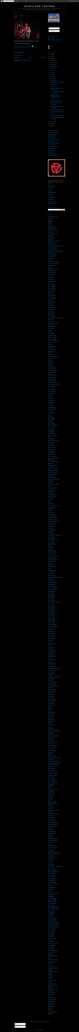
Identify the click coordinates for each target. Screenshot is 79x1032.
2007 (51, 125)
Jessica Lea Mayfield (52, 601)
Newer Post (16, 57)
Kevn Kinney (51, 638)
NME (49, 754)
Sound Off (50, 864)
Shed (49, 843)
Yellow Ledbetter (51, 1012)
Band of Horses (51, 272)
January (53, 121)
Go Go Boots (51, 530)
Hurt (49, 568)
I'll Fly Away (50, 572)
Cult (49, 414)
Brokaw (49, 354)
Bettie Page (50, 291)
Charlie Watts (51, 377)
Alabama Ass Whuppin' (53, 132)
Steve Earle (50, 877)
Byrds (49, 363)
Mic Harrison (51, 705)
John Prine (50, 615)
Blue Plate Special (52, 323)
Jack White (50, 584)
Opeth (49, 766)
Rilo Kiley (50, 817)
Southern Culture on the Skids (54, 866)
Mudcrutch (50, 728)
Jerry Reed (50, 600)
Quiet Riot (50, 791)
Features (50, 498)
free (49, 510)
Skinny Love (51, 849)
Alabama (50, 239)
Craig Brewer (51, 407)
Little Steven (51, 673)
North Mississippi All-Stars (54, 757)
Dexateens (50, 449)
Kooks (49, 649)
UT (48, 964)
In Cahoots (50, 573)
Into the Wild (51, 580)
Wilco (49, 996)
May (52, 74)
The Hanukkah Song (52, 922)
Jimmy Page (51, 608)
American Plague (52, 249)
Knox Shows (51, 194)
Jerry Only (50, 598)
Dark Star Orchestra (52, 424)
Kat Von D (50, 633)
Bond (49, 330)
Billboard (50, 300)
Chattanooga (51, 379)
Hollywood (50, 46)
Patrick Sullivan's (52, 771)
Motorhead (50, 721)
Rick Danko (50, 815)
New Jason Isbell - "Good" (56, 100)
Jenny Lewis (51, 596)
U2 (48, 957)
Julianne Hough (51, 624)
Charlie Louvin (51, 375)
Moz (49, 722)
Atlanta (49, 260)
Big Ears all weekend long (56, 109)
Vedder (49, 975)
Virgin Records (51, 980)
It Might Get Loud (52, 582)
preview (49, 785)
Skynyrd (50, 850)
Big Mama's (50, 297)
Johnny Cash (51, 617)
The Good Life (51, 920)
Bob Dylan (50, 325)
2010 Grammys (51, 228)
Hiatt (49, 563)
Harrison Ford (51, 552)
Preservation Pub (52, 782)
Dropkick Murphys (52, 473)
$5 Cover (50, 218)
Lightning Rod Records (53, 668)
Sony (49, 863)
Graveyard (50, 537)
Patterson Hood (51, 773)
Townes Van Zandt (52, 950)
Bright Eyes (50, 351)
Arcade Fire (50, 256)
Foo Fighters (51, 507)
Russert (49, 829)
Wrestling (50, 1006)
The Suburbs (51, 931)
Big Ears (50, 293)
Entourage (50, 489)
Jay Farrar (50, 593)
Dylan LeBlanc (51, 477)
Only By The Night (52, 764)
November (53, 62)
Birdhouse (50, 304)
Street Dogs (50, 887)
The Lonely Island (52, 924)
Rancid (49, 798)
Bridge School (51, 349)
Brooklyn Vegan (51, 136)
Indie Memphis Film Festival (54, 577)
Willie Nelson (51, 997)
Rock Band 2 (51, 820)
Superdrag (50, 896)
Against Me (50, 237)
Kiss (49, 645)
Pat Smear (50, 770)
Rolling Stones (51, 826)
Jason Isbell (50, 591)
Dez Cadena (50, 451)
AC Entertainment (52, 233)
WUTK (49, 1008)
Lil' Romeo (50, 672)
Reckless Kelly (51, 801)
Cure (49, 416)
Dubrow (49, 475)
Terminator (50, 910)
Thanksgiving (51, 912)
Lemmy (49, 654)
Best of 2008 (51, 286)
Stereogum (50, 151)
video (49, 976)
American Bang (51, 247)
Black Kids (50, 314)
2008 (51, 123)
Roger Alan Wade (33, 47)
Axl (48, 267)
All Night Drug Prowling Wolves (55, 246)
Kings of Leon (51, 643)
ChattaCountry (51, 141)
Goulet (49, 531)
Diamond (50, 452)
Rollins (49, 827)
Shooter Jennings (52, 847)
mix (49, 710)
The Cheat (50, 915)
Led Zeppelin (51, 652)
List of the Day (51, 197)
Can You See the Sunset (53, 139)
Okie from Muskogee (52, 761)
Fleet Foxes (50, 503)
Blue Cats (50, 321)
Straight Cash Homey (53, 203)
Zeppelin (50, 1013)
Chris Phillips (51, 386)
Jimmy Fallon (51, 607)
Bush (49, 360)
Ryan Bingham (51, 833)
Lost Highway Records (53, 677)
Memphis (50, 696)
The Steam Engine (52, 153)
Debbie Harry (51, 442)
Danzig (49, 421)
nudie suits (50, 759)
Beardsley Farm (51, 281)
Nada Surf (50, 738)
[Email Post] (32, 46)
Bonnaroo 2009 (51, 337)
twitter (49, 954)
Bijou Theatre (51, 298)
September (53, 66)
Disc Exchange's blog (53, 143)
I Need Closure (51, 570)
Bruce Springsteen (52, 356)
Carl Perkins (50, 368)
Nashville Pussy (51, 742)
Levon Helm (50, 663)
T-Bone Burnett (51, 898)
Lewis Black (50, 665)
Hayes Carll (50, 554)
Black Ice (50, 311)
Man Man (50, 687)
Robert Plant (51, 819)
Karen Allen (50, 631)
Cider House (50, 391)
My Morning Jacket (52, 735)
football (49, 509)
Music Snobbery (51, 144)
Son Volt (52, 86)
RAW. (51, 98)
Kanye (49, 629)
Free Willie (50, 512)
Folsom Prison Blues (52, 505)
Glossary (50, 528)
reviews (49, 812)
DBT (49, 437)
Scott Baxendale (51, 840)
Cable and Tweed (52, 137)
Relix (49, 808)
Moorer (49, 717)
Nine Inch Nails (51, 750)
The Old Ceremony (52, 927)
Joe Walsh (50, 612)
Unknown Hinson (51, 961)
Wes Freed (50, 992)
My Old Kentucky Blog (53, 146)
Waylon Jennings (52, 985)
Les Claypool (51, 659)
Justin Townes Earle (52, 626)
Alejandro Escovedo (52, 240)
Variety (49, 969)
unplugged (50, 962)
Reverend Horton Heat (53, 810)
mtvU (49, 726)
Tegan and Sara (51, 901)
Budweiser (50, 358)
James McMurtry (52, 587)
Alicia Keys (50, 242)
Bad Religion (51, 270)
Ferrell (49, 500)
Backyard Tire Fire (52, 269)
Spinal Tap (50, 868)
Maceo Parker (51, 684)
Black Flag (50, 309)
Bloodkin (50, 319)
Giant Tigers (50, 524)
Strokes (49, 889)
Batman (49, 279)
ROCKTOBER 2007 (52, 822)
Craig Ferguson (51, 409)
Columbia (50, 402)
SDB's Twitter (51, 38)
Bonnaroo (50, 333)
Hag (49, 545)
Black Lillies (50, 316)
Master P (50, 693)
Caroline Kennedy (52, 370)
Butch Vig (50, 361)
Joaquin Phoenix (51, 610)
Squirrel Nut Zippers (52, 871)
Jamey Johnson (51, 589)
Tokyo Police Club (52, 943)
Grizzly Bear (51, 538)
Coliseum (50, 400)
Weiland (50, 990)
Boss (49, 344)
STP (49, 885)
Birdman (50, 305)
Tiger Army (50, 941)
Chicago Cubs (51, 381)
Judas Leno (50, 622)
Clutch (49, 398)
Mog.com (50, 714)
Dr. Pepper (50, 466)
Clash (49, 395)
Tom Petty (50, 947)
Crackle (49, 190)
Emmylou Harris (51, 488)
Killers (49, 640)
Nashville (50, 740)
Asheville (50, 258)
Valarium (50, 966)
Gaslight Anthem (51, 517)
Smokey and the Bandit (53, 854)
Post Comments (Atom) (25, 60)
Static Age (50, 873)
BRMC (49, 353)
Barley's (20, 47)
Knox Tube (50, 196)
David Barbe (50, 431)
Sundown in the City (52, 892)
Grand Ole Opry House (53, 535)
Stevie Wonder (51, 882)
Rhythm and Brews (52, 813)
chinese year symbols (53, 384)
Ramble (49, 796)
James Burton (51, 586)
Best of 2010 (51, 290)
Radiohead (50, 794)
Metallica (50, 701)
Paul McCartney (51, 775)
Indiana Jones (51, 575)
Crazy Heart (50, 412)
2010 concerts (51, 226)
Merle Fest (50, 698)
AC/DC (49, 235)
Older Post (43, 57)
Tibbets (49, 940)
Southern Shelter (51, 150)
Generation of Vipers (52, 521)
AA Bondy (50, 232)
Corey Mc (50, 189)
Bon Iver (50, 328)
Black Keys (50, 312)
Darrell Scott (51, 426)
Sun (49, 891)
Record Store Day (52, 803)
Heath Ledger (51, 561)
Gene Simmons (51, 519)
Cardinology (50, 367)
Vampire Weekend (52, 968)
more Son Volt (53, 84)
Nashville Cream (51, 148)
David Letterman (51, 435)
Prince (49, 787)
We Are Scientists (52, 989)
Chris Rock (50, 388)
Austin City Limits (52, 263)
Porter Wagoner (51, 780)
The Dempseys (51, 919)
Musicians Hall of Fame (53, 731)
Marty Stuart (51, 691)
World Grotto (51, 1003)
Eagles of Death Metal (53, 479)
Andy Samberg (51, 254)
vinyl (49, 978)
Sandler (49, 836)
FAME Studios (51, 496)
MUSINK (50, 733)
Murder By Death (52, 729)
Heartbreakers (51, 558)
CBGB (49, 374)
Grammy (50, 533)
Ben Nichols (50, 284)
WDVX (49, 987)
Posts (51, 28)
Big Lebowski (51, 295)
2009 (51, 58)
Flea (49, 502)
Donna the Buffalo (52, 461)
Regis (49, 805)
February (53, 80)
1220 (49, 219)
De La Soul (50, 438)
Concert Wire (51, 187)
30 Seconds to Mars (52, 230)
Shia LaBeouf (51, 845)
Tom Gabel (50, 945)
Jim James (50, 605)
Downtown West (51, 465)
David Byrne (50, 433)
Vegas (49, 48)
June (52, 72)
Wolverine (50, 1001)
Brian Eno (50, 347)
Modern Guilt (51, 712)
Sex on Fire (50, 842)
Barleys (49, 277)
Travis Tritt (50, 952)
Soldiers (50, 859)
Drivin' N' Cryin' (51, 472)
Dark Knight (50, 423)
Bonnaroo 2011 (51, 339)
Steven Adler (51, 880)
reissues (50, 806)
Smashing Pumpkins (52, 852)
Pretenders (50, 784)
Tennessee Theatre (52, 908)
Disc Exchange (51, 458)
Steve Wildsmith (51, 201)
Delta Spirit (50, 445)
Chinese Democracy (52, 382)
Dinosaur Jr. (50, 454)
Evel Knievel (51, 491)
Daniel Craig (50, 419)
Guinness (50, 542)
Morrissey (50, 719)
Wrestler (50, 1005)
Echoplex (50, 480)
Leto (49, 661)
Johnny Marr (51, 619)
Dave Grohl (50, 428)
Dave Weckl (50, 430)
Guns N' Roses (51, 544)
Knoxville (25, 47)
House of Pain (51, 566)
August (52, 68)
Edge (49, 482)
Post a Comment (18, 55)
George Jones (51, 523)
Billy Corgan (50, 302)
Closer (49, 396)
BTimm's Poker (51, 185)
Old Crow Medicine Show (53, 763)
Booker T (50, 342)
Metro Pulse (50, 199)
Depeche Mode (51, 447)
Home (30, 57)
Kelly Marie (50, 636)
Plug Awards (51, 778)
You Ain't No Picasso (52, 155)
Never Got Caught (52, 745)
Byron (49, 365)
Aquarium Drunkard (52, 134)
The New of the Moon (53, 926)
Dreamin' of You (51, 468)
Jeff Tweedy (50, 594)
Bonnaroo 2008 (51, 335)
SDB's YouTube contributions (54, 39)
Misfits (49, 708)
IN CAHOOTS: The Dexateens (57, 82)
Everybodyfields (51, 495)
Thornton (50, 936)
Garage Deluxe (51, 516)
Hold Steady (50, 565)
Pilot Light (50, 777)
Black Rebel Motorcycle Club (54, 318)
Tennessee (50, 905)
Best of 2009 (51, 288)
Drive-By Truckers (52, 470)
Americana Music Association (54, 251)
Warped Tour (51, 983)
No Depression (51, 756)
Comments (52, 31)
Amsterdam (50, 253)
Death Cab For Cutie (52, 440)
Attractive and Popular (53, 262)
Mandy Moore (51, 689)
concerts (50, 405)
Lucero (49, 680)
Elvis (49, 486)
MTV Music (50, 724)
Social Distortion (51, 857)
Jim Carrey (50, 603)
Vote (49, 982)
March (52, 78)
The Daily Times (51, 917)
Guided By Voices (52, 540)
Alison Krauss (51, 244)
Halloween (50, 547)
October (53, 64)
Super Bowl (50, 894)
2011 (51, 54)
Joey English (51, 614)
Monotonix (50, 715)
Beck (49, 283)
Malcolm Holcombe (52, 686)
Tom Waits (50, 948)
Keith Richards (51, 635)
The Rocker (50, 929)
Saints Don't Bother (39, 6)
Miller (49, 707)
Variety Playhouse (52, 971)
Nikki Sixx (50, 749)
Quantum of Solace (52, 789)
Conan (49, 403)
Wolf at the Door (51, 999)
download (50, 463)
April (52, 76)
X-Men (49, 1010)
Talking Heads (51, 899)
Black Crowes (51, 307)
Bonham (50, 332)
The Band (50, 913)
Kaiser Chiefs (51, 628)
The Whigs (50, 934)
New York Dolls (51, 747)
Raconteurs (50, 792)
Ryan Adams (51, 831)
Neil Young (50, 743)
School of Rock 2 (52, 838)
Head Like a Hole (52, 556)
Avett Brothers (51, 265)
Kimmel (49, 642)
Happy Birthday (51, 551)
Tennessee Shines (52, 906)
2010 (51, 56)
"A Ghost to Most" (52, 216)
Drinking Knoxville (52, 192)
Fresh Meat (50, 514)
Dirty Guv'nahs (51, 456)
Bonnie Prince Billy (52, 340)
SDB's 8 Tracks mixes (53, 36)
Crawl (49, 410)
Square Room (51, 870)
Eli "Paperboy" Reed (52, 484)
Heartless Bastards (52, 559)
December (53, 60)
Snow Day (50, 856)
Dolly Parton (50, 459)
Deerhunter (50, 444)
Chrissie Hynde (51, 389)
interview (50, 579)
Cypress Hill (50, 417)
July (52, 70)
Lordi (49, 675)
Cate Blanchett (51, 372)
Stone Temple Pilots (52, 884)
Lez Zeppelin (51, 666)
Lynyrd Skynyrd (51, 682)
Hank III (50, 549)
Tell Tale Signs (51, 903)
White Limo (50, 994)
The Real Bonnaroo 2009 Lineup (57, 115)
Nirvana (49, 752)
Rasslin (49, 799)
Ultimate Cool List (52, 959)
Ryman (49, 835)
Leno (49, 657)
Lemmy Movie (51, 656)
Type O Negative (51, 955)
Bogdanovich (51, 326)
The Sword (50, 933)
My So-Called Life (52, 736)
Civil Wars (50, 393)
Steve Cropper (51, 875)
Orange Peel (51, 768)
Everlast (50, 493)
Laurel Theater (51, 650)
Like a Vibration (51, 670)
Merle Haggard (51, 700)
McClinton (50, 694)
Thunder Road (51, 938)
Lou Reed (50, 679)
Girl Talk (50, 526)
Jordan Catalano (51, 621)
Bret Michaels (51, 346)
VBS (49, 973)
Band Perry (50, 274)
